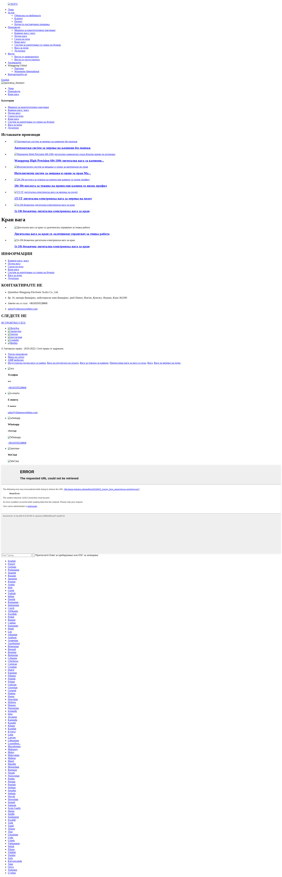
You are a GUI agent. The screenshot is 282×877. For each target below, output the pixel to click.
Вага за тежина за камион (94, 363)
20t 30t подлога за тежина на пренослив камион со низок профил (60, 185)
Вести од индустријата (27, 59)
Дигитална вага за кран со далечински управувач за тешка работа (62, 234)
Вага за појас (21, 47)
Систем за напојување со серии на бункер (37, 44)
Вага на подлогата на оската (62, 363)
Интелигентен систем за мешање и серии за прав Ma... (52, 173)
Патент (18, 21)
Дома (11, 9)
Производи (14, 27)
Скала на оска (22, 39)
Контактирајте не (17, 74)
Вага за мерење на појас (167, 363)
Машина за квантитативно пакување (34, 30)
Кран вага (19, 42)
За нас (11, 12)
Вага (150, 363)
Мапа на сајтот (16, 357)
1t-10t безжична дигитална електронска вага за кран (52, 211)
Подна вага (20, 36)
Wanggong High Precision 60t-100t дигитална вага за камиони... (59, 160)
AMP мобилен (16, 360)
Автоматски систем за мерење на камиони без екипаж (52, 148)
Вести (11, 53)
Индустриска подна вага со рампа (27, 363)
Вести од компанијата (26, 56)
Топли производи (17, 354)
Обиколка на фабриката (27, 15)
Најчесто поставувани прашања (32, 24)
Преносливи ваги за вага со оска (128, 363)
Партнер (19, 68)
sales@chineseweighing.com (23, 308)
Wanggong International (26, 71)
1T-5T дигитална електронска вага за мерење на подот (53, 198)
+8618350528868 (17, 387)
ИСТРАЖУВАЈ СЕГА (13, 322)
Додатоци (19, 50)
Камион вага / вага (24, 33)
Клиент (18, 18)
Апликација (14, 62)
